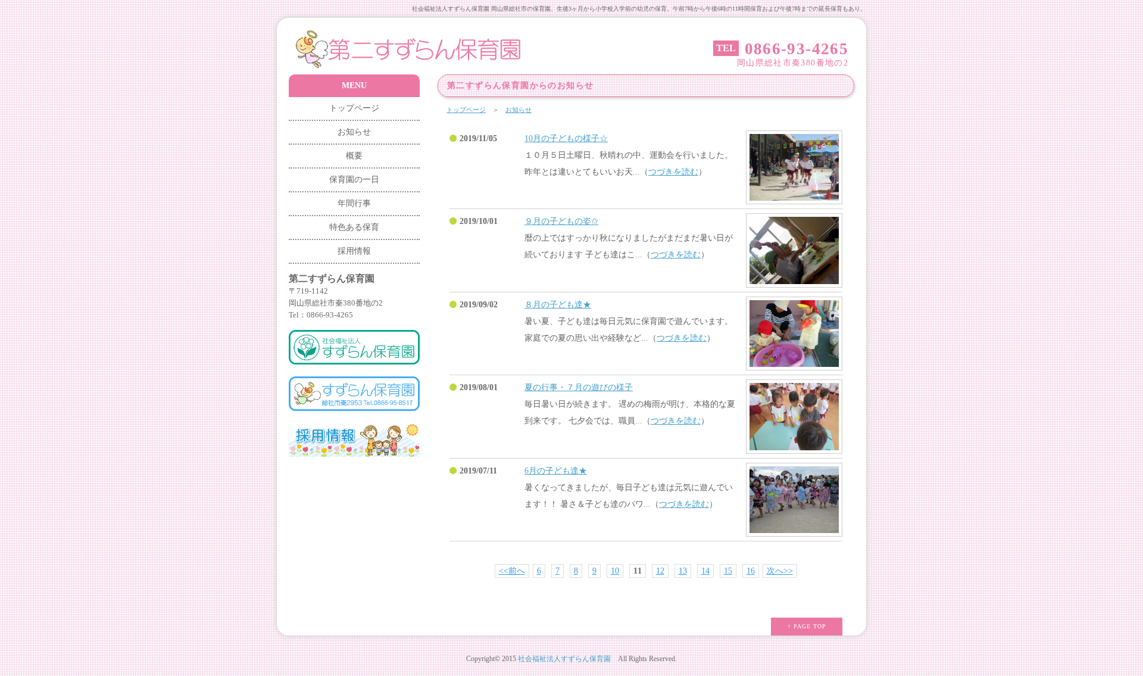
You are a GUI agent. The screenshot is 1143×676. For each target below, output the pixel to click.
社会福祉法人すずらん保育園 (564, 659)
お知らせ (518, 109)
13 (683, 570)
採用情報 (354, 251)
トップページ (466, 109)
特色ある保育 (354, 227)
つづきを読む (673, 171)
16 (751, 570)
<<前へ (512, 570)
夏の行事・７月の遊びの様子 (578, 387)
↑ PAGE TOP (807, 626)
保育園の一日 (354, 179)
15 (728, 570)
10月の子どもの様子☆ (566, 138)
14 (705, 570)
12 (660, 570)
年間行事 (354, 203)
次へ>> (780, 570)
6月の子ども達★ (555, 470)
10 (615, 570)
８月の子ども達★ (557, 304)
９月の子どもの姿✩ (561, 221)
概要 (354, 155)
